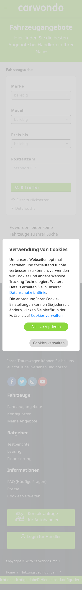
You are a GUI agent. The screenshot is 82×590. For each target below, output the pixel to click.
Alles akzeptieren (46, 326)
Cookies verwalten (47, 315)
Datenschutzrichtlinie (27, 292)
